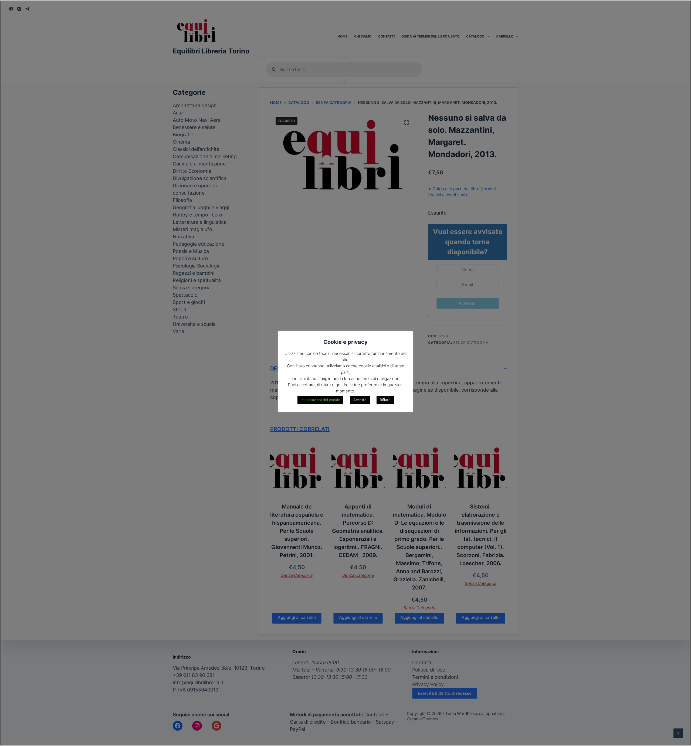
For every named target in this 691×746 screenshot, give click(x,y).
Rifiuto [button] (385, 400)
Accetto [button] (360, 400)
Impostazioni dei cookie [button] (320, 400)
